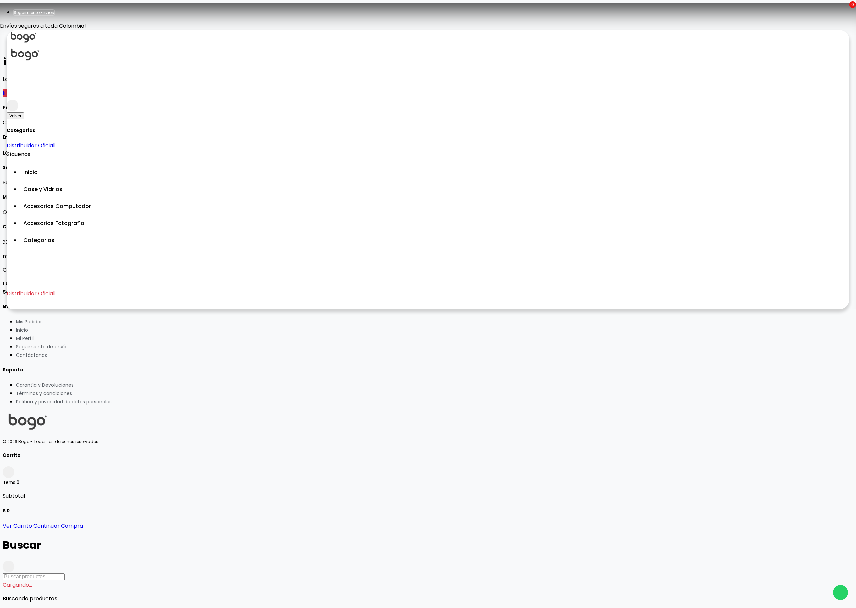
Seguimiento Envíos (34, 12)
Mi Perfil (25, 338)
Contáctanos (31, 355)
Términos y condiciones (44, 393)
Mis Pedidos (29, 321)
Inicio (22, 330)
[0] (12, 94)
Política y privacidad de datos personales (64, 401)
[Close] (12, 105)
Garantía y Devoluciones (45, 385)
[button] (434, 240)
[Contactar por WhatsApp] (840, 592)
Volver (15, 115)
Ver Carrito (17, 526)
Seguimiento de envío (42, 346)
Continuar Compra (58, 526)
